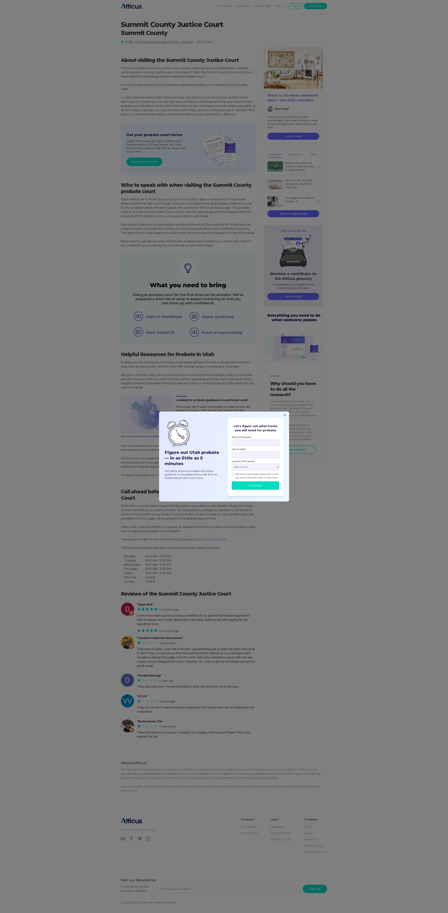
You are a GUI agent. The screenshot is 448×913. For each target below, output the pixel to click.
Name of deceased (241, 437)
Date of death (239, 449)
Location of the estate (243, 461)
